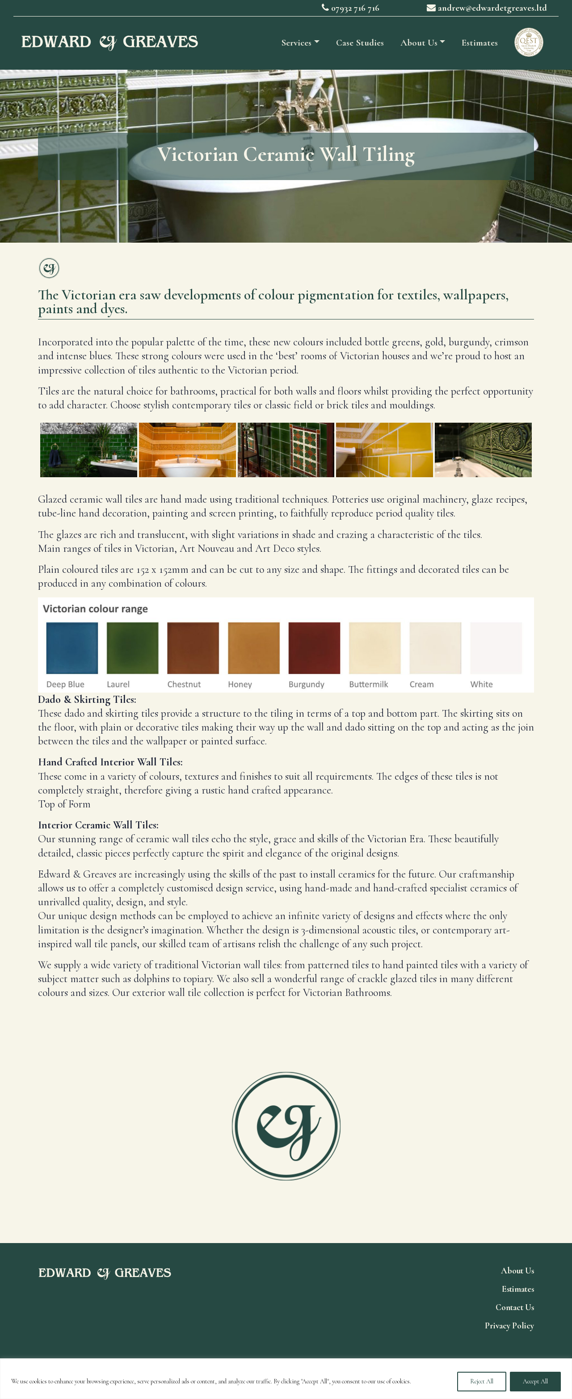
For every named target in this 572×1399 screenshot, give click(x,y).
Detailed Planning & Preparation (451, 1148)
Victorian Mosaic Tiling (451, 1133)
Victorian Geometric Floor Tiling (451, 1118)
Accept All (535, 1381)
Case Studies (360, 42)
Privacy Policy (509, 1325)
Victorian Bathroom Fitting (121, 1133)
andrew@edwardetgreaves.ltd (491, 8)
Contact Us (515, 1307)
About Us (517, 1270)
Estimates (480, 42)
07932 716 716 (354, 8)
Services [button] (296, 42)
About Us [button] (418, 42)
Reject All (481, 1381)
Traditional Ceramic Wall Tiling (121, 1148)
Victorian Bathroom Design (121, 1118)
